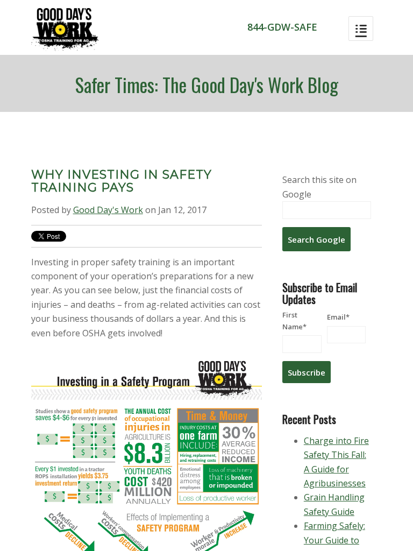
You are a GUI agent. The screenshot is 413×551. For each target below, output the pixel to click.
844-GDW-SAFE (282, 26)
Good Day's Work (108, 210)
